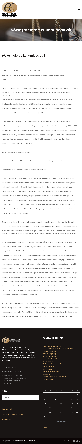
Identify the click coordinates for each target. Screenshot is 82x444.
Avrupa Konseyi (48, 374)
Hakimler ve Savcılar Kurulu (52, 364)
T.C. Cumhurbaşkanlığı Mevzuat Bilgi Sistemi (58, 349)
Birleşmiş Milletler (48, 379)
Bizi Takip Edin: (66, 441)
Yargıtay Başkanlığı (49, 351)
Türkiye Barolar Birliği (50, 359)
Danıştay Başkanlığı (49, 354)
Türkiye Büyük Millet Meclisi (52, 346)
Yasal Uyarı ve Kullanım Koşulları (13, 414)
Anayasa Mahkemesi (50, 356)
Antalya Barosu (48, 361)
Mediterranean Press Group (25, 441)
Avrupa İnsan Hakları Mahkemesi (54, 377)
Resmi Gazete (47, 369)
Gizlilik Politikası (7, 419)
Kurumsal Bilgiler (7, 409)
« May (45, 428)
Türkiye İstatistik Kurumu (51, 371)
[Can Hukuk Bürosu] (10, 10)
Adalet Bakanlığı (48, 366)
